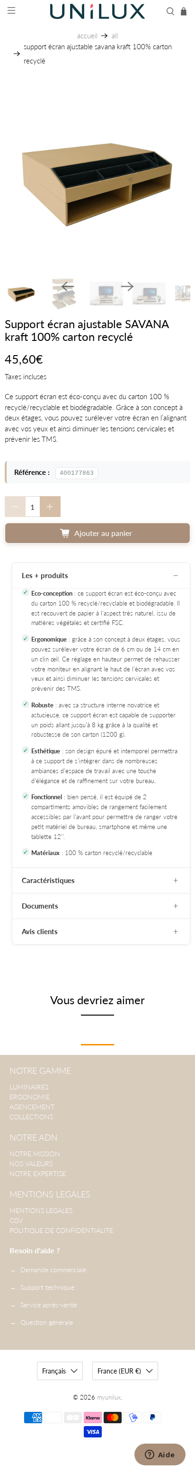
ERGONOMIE (29, 1097)
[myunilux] (97, 11)
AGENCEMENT (31, 1107)
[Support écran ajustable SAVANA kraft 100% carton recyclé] (97, 179)
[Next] (127, 286)
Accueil (87, 35)
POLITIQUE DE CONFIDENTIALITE (61, 1230)
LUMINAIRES (28, 1087)
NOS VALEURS (31, 1164)
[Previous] (68, 286)
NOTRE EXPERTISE (37, 1173)
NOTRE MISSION (34, 1154)
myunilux (109, 1397)
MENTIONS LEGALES (40, 1210)
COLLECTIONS (31, 1117)
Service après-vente (48, 1305)
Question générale (46, 1322)
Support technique (47, 1287)
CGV (16, 1220)
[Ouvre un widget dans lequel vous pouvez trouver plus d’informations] (160, 1455)
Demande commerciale (53, 1270)
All (115, 35)
